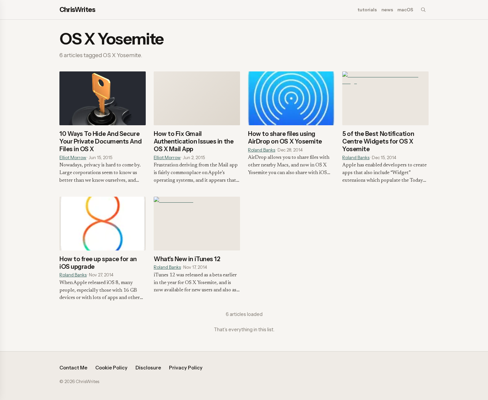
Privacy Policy (186, 368)
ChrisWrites (77, 10)
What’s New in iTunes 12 (187, 259)
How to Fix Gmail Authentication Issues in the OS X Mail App (193, 141)
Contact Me (73, 368)
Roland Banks (261, 149)
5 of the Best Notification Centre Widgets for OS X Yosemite (378, 141)
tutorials (367, 9)
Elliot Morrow (72, 157)
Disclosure (148, 368)
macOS (405, 9)
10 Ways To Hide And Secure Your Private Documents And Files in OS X (100, 141)
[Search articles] (423, 9)
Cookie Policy (111, 368)
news (387, 9)
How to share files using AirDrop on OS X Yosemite (285, 137)
